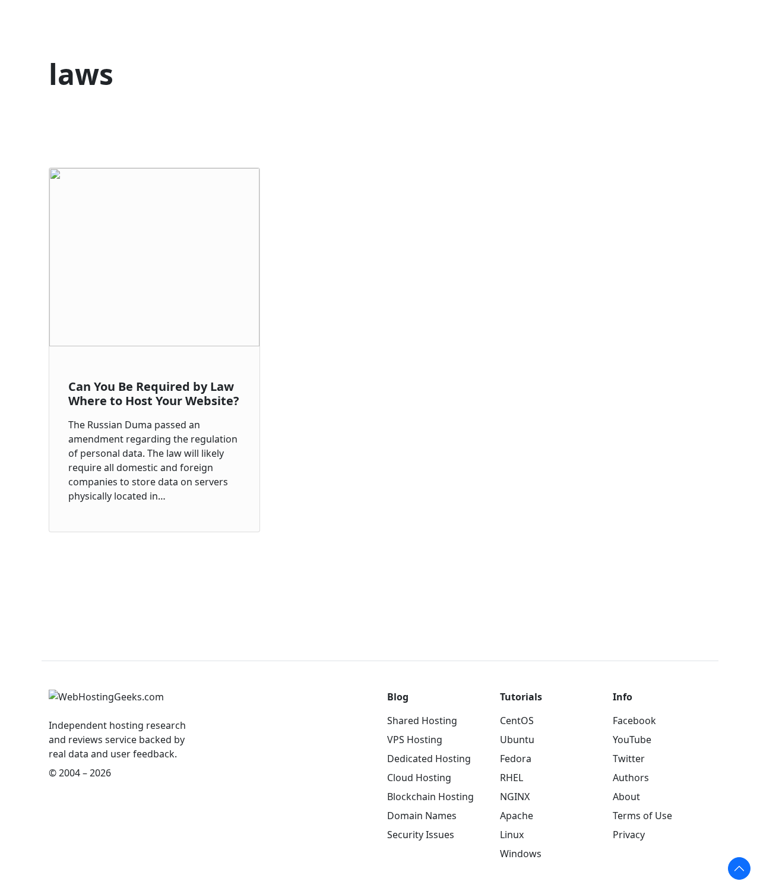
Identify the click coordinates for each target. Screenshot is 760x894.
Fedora (515, 758)
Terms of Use (642, 815)
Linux (512, 834)
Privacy (629, 834)
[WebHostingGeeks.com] (106, 702)
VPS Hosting (414, 739)
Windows (521, 853)
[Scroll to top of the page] (739, 868)
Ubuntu (517, 739)
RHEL (511, 777)
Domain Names (422, 815)
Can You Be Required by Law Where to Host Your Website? (153, 393)
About (626, 796)
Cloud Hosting (419, 777)
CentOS (517, 720)
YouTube (632, 739)
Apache (516, 815)
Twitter (629, 758)
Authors (631, 777)
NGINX (515, 796)
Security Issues (420, 834)
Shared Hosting (422, 720)
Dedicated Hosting (429, 758)
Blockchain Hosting (430, 796)
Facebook (634, 720)
